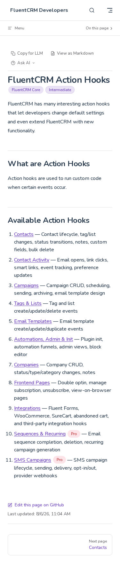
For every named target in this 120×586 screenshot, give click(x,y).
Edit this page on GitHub (39, 505)
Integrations (27, 408)
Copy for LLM (30, 53)
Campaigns (26, 285)
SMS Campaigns (32, 460)
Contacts (24, 234)
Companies (26, 364)
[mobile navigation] (109, 10)
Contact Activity (31, 259)
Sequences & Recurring (40, 433)
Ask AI (23, 63)
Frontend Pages (32, 382)
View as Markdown (75, 53)
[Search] (92, 10)
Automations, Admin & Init (43, 339)
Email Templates (33, 321)
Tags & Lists (28, 303)
